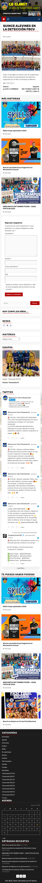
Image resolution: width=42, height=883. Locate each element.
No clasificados (6, 752)
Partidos (4, 758)
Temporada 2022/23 (8, 782)
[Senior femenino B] (21, 363)
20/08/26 (10, 476)
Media (4, 749)
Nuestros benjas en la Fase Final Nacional (19, 721)
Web (6, 274)
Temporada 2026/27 (8, 795)
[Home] (4, 19)
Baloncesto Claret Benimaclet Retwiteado (25, 532)
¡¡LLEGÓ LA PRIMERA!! (10, 88)
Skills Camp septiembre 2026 (14, 131)
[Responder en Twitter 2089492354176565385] (9, 563)
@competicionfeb (30, 535)
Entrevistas (5, 743)
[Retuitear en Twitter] (12, 532)
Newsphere (22, 881)
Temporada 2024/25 (8, 789)
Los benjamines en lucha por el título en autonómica (18, 869)
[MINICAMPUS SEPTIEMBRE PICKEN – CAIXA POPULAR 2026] (21, 191)
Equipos (4, 379)
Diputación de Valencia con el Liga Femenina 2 (16, 866)
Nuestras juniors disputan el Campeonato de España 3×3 (19, 861)
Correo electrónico (12, 266)
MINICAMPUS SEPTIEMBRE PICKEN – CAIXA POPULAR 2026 (20, 853)
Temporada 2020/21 (8, 776)
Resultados (5, 770)
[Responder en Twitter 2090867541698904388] (9, 468)
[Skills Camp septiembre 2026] (21, 115)
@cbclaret (34, 412)
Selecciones (10, 83)
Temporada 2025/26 (14, 379)
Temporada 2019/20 (8, 773)
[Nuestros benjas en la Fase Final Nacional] (21, 705)
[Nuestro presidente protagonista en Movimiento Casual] (21, 152)
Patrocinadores (6, 761)
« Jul (3, 838)
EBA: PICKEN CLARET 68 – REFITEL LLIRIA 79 (30, 89)
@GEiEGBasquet (25, 554)
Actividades (5, 737)
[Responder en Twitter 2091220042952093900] (9, 438)
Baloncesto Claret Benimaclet (19, 412)
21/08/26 (10, 446)
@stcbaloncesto (25, 560)
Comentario (9, 233)
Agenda (4, 740)
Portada (4, 767)
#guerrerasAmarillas (28, 522)
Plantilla (4, 764)
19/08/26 (10, 506)
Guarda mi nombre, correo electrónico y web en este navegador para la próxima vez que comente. (21, 287)
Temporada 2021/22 (8, 779)
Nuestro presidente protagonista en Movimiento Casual (18, 169)
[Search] (39, 19)
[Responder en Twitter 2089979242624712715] (9, 527)
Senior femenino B (10, 382)
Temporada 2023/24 (8, 785)
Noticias (4, 755)
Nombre (8, 259)
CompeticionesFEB (15, 535)
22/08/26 (10, 415)
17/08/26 (10, 537)
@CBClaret (25, 558)
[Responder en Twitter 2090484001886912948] (9, 497)
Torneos (4, 798)
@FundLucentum (25, 556)
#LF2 (18, 540)
